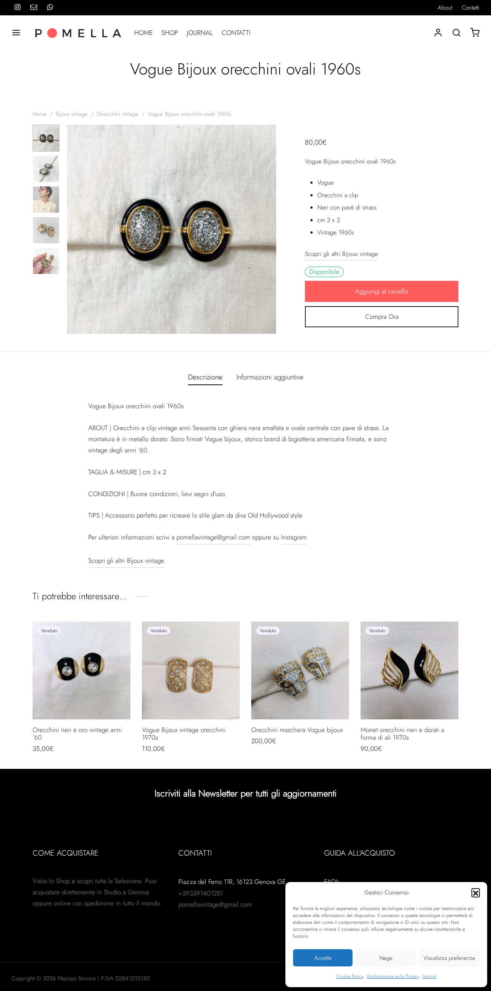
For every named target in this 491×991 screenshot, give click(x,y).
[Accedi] (438, 32)
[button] (475, 892)
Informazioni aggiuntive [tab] (269, 377)
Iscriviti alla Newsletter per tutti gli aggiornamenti (246, 793)
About (445, 7)
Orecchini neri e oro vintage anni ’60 (77, 733)
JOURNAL (200, 32)
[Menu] (16, 33)
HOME (143, 32)
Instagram (294, 537)
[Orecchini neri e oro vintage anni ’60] (81, 670)
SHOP (169, 32)
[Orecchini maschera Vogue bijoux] (300, 670)
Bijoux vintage (72, 114)
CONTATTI (236, 32)
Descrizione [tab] (205, 377)
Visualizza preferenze (449, 958)
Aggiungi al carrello (381, 291)
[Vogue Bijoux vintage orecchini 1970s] (191, 670)
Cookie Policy (349, 976)
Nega (385, 958)
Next (268, 229)
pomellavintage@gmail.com (213, 537)
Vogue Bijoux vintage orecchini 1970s (184, 733)
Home (40, 114)
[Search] (456, 32)
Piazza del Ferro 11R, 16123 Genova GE (232, 881)
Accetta (322, 958)
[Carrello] (474, 32)
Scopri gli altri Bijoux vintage (341, 253)
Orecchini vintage (117, 114)
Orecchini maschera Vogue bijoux (297, 729)
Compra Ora (382, 316)
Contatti (470, 7)
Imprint (429, 976)
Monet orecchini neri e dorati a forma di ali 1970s (402, 733)
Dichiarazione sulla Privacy (393, 976)
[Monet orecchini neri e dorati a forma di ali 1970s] (409, 670)
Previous (74, 229)
